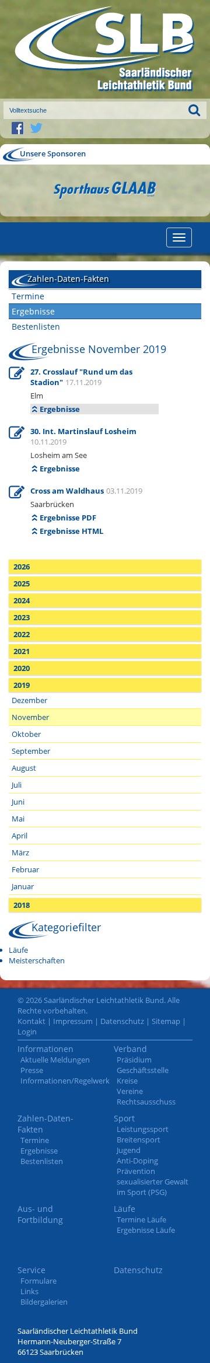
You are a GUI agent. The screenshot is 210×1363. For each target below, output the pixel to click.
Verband (130, 1048)
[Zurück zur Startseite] (105, 49)
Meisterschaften (37, 960)
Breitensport (138, 1139)
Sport (124, 1118)
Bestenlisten (36, 326)
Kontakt (32, 1021)
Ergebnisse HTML (71, 531)
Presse (31, 1070)
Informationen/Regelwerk (65, 1080)
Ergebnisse (33, 311)
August (24, 768)
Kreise (127, 1080)
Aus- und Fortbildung (40, 1214)
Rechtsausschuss (146, 1101)
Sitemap (166, 1021)
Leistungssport (143, 1129)
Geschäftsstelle (143, 1070)
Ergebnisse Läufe (146, 1230)
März (20, 852)
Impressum (73, 1021)
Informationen (46, 1048)
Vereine (130, 1091)
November (30, 717)
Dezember (29, 700)
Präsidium (134, 1059)
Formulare (38, 1280)
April (19, 835)
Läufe (18, 950)
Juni (18, 801)
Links (29, 1291)
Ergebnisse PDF (68, 517)
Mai (18, 818)
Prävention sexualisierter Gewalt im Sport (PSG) (152, 1181)
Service (32, 1269)
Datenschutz (122, 1021)
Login (27, 1031)
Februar (25, 869)
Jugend (129, 1150)
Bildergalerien (44, 1301)
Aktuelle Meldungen (55, 1059)
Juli (17, 785)
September (31, 751)
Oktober (26, 734)
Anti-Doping (137, 1160)
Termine (28, 296)
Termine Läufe (141, 1219)
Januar (23, 886)
